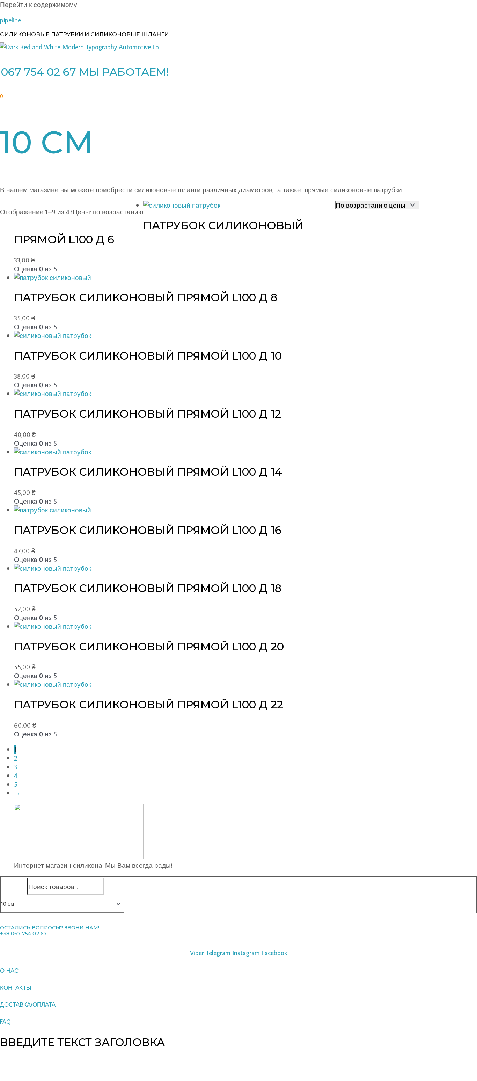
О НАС (9, 970)
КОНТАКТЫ (15, 988)
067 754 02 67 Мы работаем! (85, 72)
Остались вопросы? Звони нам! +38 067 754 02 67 (49, 930)
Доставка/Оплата (28, 1004)
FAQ (5, 1021)
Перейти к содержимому (38, 4)
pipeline (10, 19)
